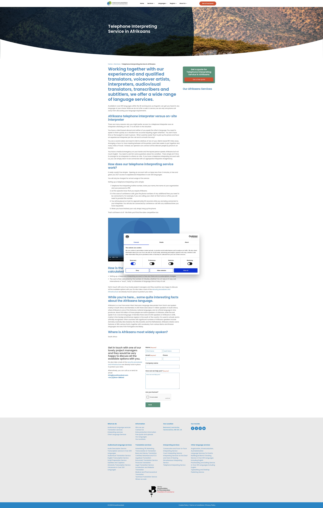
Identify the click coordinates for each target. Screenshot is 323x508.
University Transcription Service (119, 465)
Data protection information (145, 432)
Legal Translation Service (144, 465)
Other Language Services (117, 434)
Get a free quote (199, 79)
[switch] (152, 263)
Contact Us (139, 430)
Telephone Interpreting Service (174, 465)
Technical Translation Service (146, 477)
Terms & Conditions (197, 505)
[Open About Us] (187, 3)
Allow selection (161, 270)
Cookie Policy (183, 505)
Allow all (185, 270)
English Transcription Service (118, 458)
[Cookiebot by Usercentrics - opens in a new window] (190, 236)
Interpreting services (115, 432)
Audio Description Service (117, 449)
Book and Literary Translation (146, 453)
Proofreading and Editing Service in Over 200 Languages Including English (203, 465)
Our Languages (141, 437)
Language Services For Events (202, 453)
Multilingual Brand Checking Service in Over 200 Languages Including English (202, 458)
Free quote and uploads (144, 434)
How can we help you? (157, 371)
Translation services (115, 430)
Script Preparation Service (117, 460)
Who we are (139, 427)
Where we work (140, 479)
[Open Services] (155, 3)
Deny (137, 270)
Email (151, 355)
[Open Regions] (177, 3)
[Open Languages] (167, 3)
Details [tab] (161, 242)
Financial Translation (143, 463)
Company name (152, 363)
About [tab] (187, 242)
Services (117, 64)
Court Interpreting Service (172, 453)
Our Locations (140, 439)
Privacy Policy (210, 505)
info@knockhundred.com (118, 375)
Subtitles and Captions (116, 463)
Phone (165, 355)
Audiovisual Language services (119, 427)
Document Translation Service (146, 460)
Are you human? (152, 392)
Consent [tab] (136, 242)
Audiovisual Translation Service (119, 456)
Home (110, 64)
